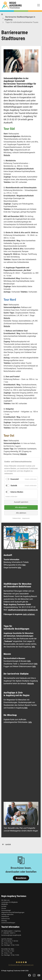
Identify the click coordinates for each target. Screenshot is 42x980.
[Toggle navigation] (38, 5)
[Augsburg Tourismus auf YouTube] (39, 977)
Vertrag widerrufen (7, 914)
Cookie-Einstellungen (8, 922)
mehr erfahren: (29, 614)
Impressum (5, 916)
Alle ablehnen (21, 513)
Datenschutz (5, 918)
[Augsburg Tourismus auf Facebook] (29, 977)
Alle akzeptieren (21, 507)
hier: (24, 565)
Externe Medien (17, 492)
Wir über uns (5, 900)
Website (7, 155)
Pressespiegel (6, 910)
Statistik (14, 485)
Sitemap (4, 920)
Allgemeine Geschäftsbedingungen (12, 912)
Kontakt (3, 906)
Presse (3, 908)
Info (19, 568)
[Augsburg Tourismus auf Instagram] (34, 977)
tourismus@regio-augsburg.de (11, 935)
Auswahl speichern (21, 502)
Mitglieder (4, 904)
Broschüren (21, 878)
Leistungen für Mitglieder (9, 902)
